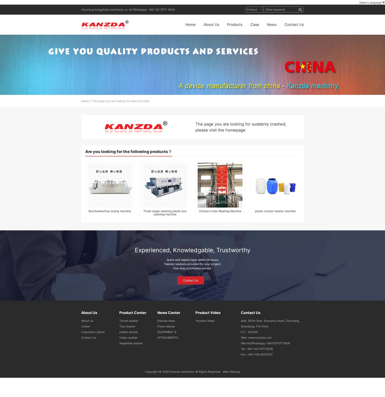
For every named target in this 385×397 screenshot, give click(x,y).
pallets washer (128, 332)
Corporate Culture (93, 332)
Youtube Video (205, 320)
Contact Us (294, 24)
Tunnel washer (128, 320)
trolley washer (128, 337)
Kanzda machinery (182, 371)
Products (234, 24)
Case (254, 24)
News (272, 24)
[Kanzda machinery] (106, 25)
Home (190, 24)
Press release (166, 326)
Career (85, 326)
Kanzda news (166, 320)
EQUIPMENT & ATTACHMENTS (167, 334)
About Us (211, 24)
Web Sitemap (231, 371)
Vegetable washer (131, 343)
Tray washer (127, 326)
